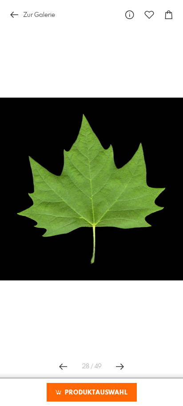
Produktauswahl (95, 393)
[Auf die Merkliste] (149, 15)
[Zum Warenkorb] (168, 15)
